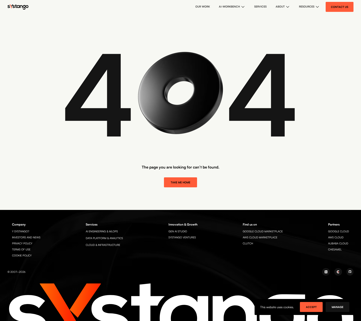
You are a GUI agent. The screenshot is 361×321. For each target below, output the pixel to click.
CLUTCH (248, 243)
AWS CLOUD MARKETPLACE (260, 237)
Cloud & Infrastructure (103, 244)
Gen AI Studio (177, 231)
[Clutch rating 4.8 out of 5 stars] (338, 272)
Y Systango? (20, 231)
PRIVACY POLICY (22, 243)
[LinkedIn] (326, 272)
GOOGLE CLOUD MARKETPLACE (263, 231)
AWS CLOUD (336, 237)
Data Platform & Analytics (104, 238)
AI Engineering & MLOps (102, 231)
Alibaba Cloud (338, 243)
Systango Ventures (182, 237)
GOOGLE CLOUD (338, 231)
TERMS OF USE (21, 249)
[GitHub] (350, 272)
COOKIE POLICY (22, 255)
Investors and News (26, 237)
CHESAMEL (335, 249)
